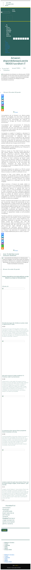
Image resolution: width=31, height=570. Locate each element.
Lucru (11, 19)
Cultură (7, 48)
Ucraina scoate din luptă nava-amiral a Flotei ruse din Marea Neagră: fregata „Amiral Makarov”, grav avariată (15, 483)
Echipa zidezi (8, 549)
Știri (11, 17)
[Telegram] (16, 39)
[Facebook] (15, 96)
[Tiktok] (23, 39)
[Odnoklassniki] (28, 39)
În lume (6, 25)
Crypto (6, 544)
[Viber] (15, 105)
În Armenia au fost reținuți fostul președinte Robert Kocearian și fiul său (14, 431)
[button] (10, 14)
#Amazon (6, 92)
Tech (6, 49)
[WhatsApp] (15, 107)
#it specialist (18, 92)
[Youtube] (26, 39)
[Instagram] (21, 39)
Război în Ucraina (9, 542)
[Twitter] (19, 39)
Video (6, 547)
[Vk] (23, 280)
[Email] (15, 100)
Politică (7, 45)
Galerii (6, 548)
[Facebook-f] (14, 39)
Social (7, 44)
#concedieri (11, 92)
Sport (6, 51)
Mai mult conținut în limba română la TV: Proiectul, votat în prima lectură (13, 376)
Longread (7, 545)
